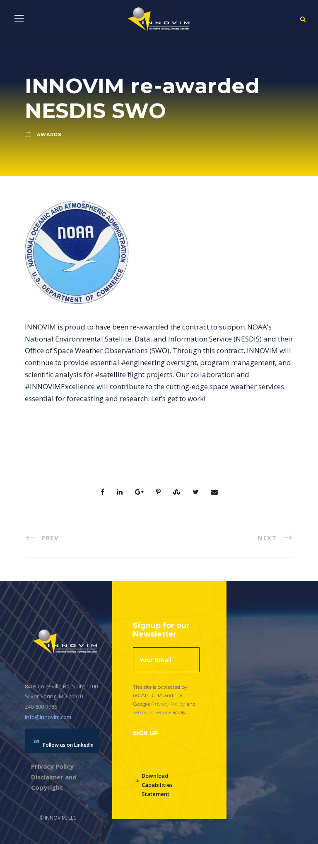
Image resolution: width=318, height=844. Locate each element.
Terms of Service (152, 712)
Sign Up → (149, 733)
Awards (49, 134)
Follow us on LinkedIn (68, 744)
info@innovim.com (48, 717)
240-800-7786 (41, 706)
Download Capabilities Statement (157, 785)
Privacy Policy (168, 704)
